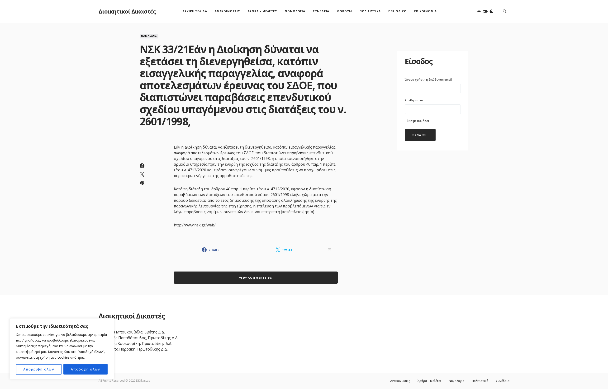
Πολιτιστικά (480, 381)
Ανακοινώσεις (400, 381)
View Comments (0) (255, 277)
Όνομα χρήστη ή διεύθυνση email (428, 80)
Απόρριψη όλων (38, 369)
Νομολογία (149, 36)
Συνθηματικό (414, 100)
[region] (62, 349)
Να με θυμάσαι (418, 121)
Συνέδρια (502, 381)
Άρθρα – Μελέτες (429, 381)
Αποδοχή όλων (85, 369)
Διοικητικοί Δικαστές (127, 11)
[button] (485, 11)
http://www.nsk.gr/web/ (195, 225)
